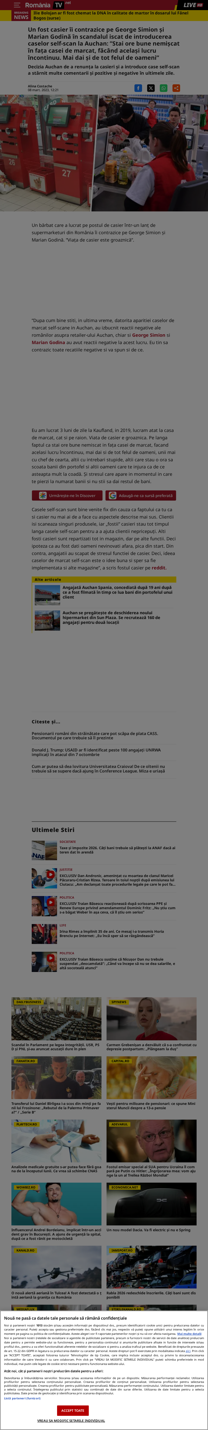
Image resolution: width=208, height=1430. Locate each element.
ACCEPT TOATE (72, 1410)
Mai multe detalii (189, 1334)
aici (188, 1351)
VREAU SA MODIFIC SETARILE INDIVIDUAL (71, 1420)
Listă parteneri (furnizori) (22, 1398)
